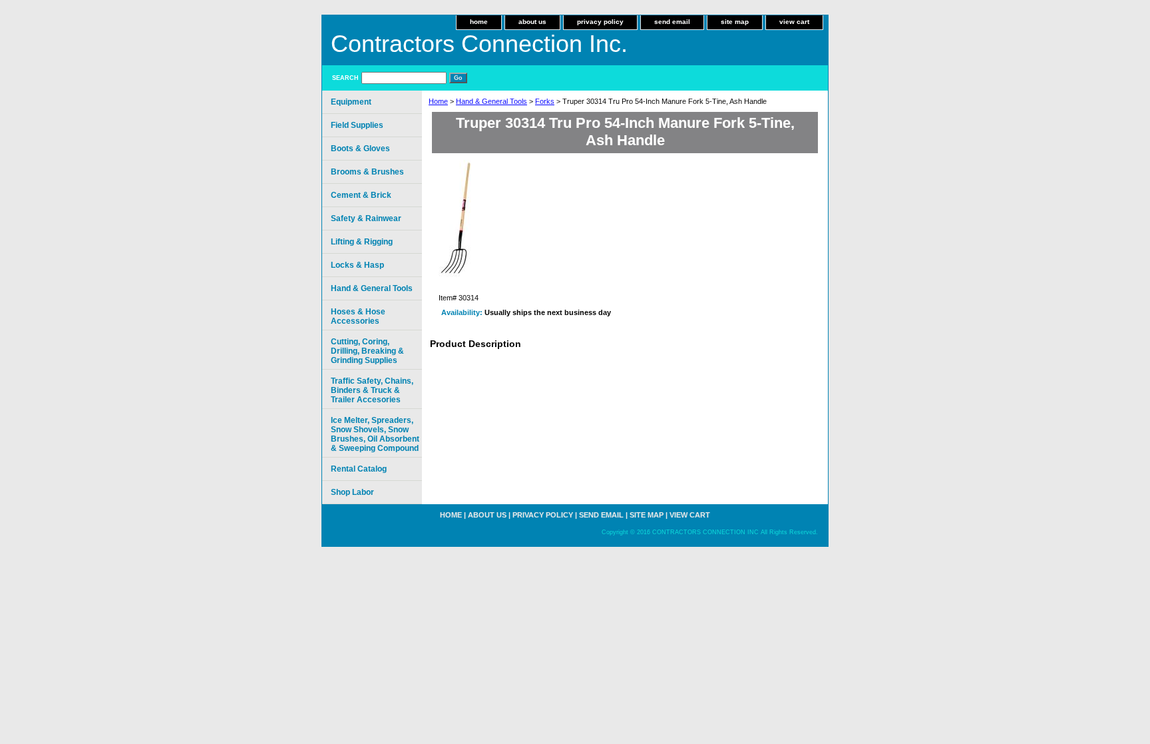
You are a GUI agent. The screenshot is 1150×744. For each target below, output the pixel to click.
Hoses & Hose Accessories (358, 316)
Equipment (351, 102)
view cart (794, 21)
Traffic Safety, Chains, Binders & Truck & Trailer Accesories (372, 390)
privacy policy (600, 21)
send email (672, 21)
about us (532, 21)
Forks (544, 101)
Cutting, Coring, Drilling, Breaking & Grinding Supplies (367, 351)
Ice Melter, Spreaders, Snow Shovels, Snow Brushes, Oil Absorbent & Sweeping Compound (375, 434)
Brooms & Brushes (367, 172)
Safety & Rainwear (366, 218)
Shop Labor (352, 492)
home (479, 21)
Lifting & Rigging (362, 241)
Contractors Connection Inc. (479, 43)
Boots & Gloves (360, 148)
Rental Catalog (359, 469)
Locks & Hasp (357, 265)
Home (438, 101)
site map (735, 21)
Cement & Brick (361, 195)
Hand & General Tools (491, 101)
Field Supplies (357, 125)
